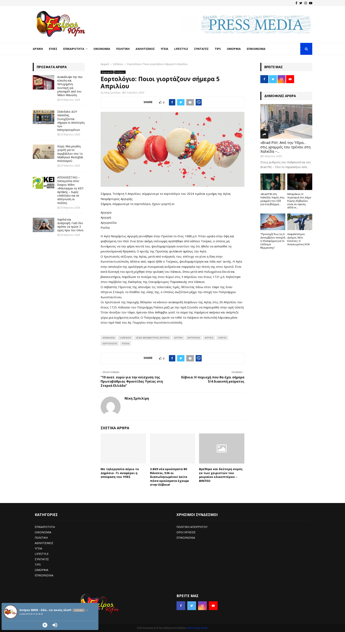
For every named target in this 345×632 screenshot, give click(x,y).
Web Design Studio (197, 628)
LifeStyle (181, 49)
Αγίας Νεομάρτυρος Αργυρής (152, 337)
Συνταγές (201, 49)
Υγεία (164, 49)
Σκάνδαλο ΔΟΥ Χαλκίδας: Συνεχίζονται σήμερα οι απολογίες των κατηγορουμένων (71, 121)
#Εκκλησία (109, 337)
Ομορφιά (234, 49)
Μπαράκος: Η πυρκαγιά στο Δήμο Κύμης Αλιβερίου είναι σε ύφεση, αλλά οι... (299, 200)
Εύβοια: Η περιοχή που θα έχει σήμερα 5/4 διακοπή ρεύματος (212, 379)
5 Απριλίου (125, 337)
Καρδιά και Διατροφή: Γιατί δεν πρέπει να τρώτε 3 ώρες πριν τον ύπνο (70, 225)
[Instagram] (305, 3)
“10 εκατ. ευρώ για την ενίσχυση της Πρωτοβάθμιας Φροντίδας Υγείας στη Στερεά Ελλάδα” (132, 381)
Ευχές (53, 49)
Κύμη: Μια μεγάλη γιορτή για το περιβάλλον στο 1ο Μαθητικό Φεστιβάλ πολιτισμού (70, 153)
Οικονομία (101, 49)
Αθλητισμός (145, 49)
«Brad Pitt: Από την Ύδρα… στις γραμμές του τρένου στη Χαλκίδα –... (285, 147)
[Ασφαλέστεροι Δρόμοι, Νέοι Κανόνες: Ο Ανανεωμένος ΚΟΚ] (299, 222)
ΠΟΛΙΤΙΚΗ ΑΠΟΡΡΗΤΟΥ (191, 527)
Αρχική (38, 49)
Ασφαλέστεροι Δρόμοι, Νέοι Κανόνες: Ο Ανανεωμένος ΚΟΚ (298, 239)
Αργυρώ (209, 337)
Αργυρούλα (193, 337)
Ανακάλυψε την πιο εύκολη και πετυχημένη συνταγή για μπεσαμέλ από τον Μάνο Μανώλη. (69, 86)
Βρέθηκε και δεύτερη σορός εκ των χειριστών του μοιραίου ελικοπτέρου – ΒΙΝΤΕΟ (221, 475)
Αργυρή (178, 337)
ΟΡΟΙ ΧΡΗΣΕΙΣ (186, 532)
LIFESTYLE (42, 554)
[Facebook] (296, 3)
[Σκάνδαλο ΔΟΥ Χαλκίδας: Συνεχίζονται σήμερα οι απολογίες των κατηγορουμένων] (43, 117)
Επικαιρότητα (73, 49)
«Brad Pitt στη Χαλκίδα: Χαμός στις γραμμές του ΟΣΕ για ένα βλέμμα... (272, 199)
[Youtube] (310, 3)
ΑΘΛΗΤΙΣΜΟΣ (44, 543)
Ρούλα (125, 343)
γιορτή (222, 337)
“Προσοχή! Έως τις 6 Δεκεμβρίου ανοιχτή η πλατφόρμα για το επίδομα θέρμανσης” (272, 240)
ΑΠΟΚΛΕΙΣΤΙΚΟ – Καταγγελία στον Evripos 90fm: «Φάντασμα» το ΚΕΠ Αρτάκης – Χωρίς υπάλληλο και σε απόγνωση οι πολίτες (70, 190)
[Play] (45, 625)
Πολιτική (123, 49)
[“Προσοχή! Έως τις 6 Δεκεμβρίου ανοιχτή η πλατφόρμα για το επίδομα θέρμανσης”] (272, 222)
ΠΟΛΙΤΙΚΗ (41, 537)
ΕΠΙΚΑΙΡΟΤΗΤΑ (45, 527)
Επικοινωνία (256, 49)
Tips (218, 49)
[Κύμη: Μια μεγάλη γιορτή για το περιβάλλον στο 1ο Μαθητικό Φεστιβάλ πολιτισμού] (43, 152)
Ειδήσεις (120, 72)
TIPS (38, 564)
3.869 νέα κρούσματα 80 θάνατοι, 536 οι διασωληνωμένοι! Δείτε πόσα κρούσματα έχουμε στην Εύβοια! (169, 476)
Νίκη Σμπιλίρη (112, 92)
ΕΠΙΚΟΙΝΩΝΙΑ (44, 575)
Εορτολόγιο (110, 343)
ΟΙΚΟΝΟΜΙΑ (43, 532)
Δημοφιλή (107, 72)
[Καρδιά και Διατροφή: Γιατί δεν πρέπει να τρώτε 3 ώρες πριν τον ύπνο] (43, 225)
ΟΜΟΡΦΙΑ (41, 570)
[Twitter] (300, 3)
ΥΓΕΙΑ (38, 548)
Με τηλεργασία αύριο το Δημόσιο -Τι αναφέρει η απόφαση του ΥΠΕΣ (120, 473)
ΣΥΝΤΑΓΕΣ (42, 559)
